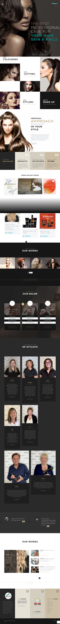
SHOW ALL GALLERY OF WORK (30, 279)
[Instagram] (55, 620)
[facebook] (10, 396)
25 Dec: (10, 557)
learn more (34, 143)
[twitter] (12, 396)
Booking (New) (34, 54)
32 (45, 578)
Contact (46, 54)
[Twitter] (54, 620)
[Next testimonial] (29, 522)
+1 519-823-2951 (37, 613)
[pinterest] (14, 396)
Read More (10, 232)
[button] (6, 232)
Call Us (40, 54)
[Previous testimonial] (1, 522)
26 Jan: (47, 560)
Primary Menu (2, 4)
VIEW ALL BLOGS (30, 582)
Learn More (12, 326)
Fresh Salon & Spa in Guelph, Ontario (45, 572)
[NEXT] (34, 242)
